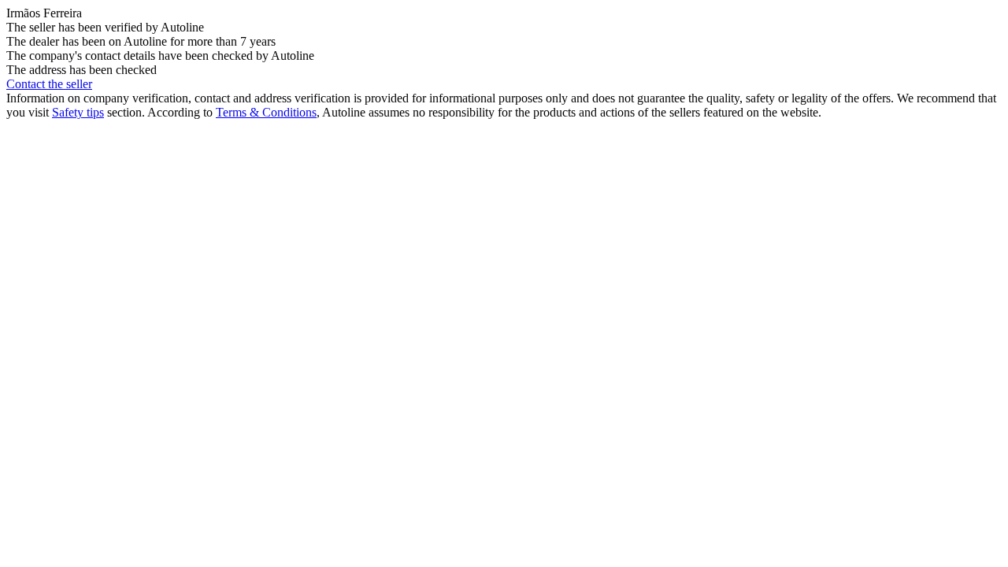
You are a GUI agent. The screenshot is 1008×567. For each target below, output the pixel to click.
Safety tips (78, 112)
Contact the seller (49, 84)
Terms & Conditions (266, 112)
